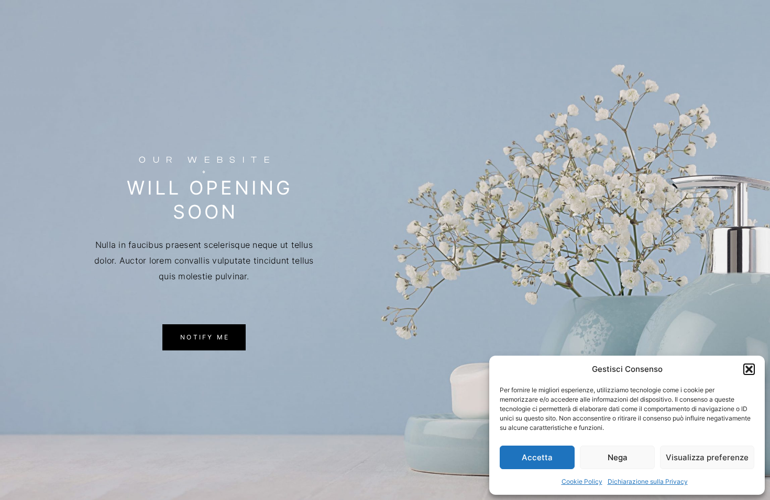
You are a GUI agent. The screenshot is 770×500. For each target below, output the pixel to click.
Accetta (537, 457)
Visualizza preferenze (707, 457)
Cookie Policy (582, 481)
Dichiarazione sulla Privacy (648, 481)
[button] (749, 369)
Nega (618, 457)
